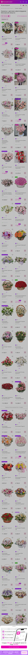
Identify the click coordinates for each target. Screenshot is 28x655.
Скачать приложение (14, 647)
